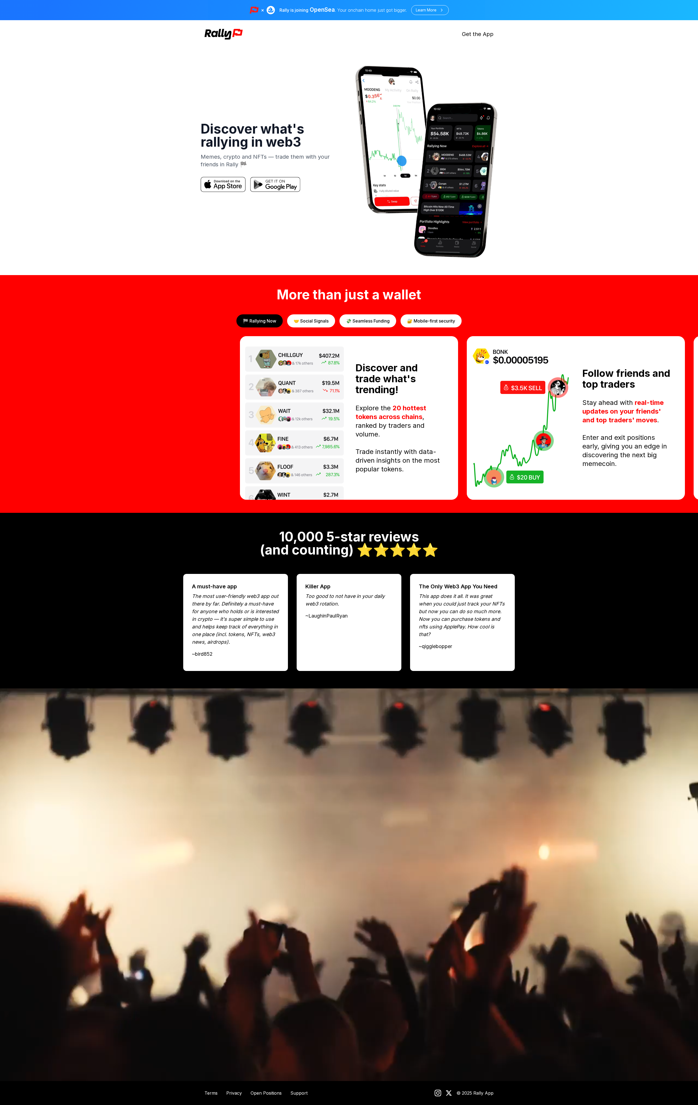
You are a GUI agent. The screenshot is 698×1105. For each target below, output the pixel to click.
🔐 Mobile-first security (431, 321)
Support (299, 1093)
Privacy (234, 1093)
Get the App (478, 34)
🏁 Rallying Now (259, 321)
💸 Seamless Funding (368, 321)
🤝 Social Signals (311, 321)
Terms (211, 1093)
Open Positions (266, 1093)
